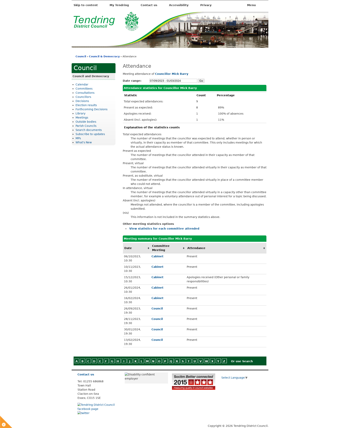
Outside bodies (86, 121)
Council (81, 56)
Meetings (82, 117)
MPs (78, 138)
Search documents (89, 130)
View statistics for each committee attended (164, 228)
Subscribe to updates (90, 134)
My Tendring (119, 5)
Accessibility (178, 5)
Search (247, 361)
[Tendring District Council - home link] (106, 28)
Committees (84, 88)
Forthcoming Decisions (91, 109)
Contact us (149, 5)
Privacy (206, 5)
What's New (84, 142)
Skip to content (86, 5)
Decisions (82, 101)
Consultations (85, 92)
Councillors (83, 96)
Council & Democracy (104, 56)
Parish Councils (86, 125)
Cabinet (158, 256)
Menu (252, 5)
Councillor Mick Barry (171, 73)
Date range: (132, 80)
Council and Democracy (91, 76)
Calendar (82, 84)
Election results (86, 105)
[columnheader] (137, 248)
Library (80, 113)
